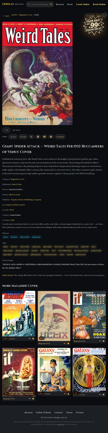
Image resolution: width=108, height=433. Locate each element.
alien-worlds (24, 237)
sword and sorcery (50, 254)
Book (70, 4)
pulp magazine (36, 254)
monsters (14, 237)
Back (7, 16)
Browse (60, 4)
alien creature (8, 251)
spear (93, 247)
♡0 (6, 130)
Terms (69, 412)
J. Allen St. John (13, 194)
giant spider (47, 247)
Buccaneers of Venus (81, 251)
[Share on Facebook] (44, 137)
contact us (60, 424)
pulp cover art (80, 254)
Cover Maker (83, 4)
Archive (14, 15)
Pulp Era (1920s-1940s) (15, 205)
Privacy (80, 412)
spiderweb (84, 247)
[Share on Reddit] (38, 137)
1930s (11, 210)
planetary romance (22, 251)
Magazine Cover (25, 15)
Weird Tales (17, 184)
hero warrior (59, 247)
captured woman (72, 247)
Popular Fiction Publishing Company (26, 199)
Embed (61, 137)
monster (34, 251)
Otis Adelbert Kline (65, 251)
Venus (62, 254)
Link (24, 137)
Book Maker (99, 4)
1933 (53, 251)
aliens (5, 237)
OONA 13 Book (43, 412)
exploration (36, 237)
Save (14, 137)
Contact (58, 412)
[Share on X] (31, 137)
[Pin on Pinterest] (51, 137)
